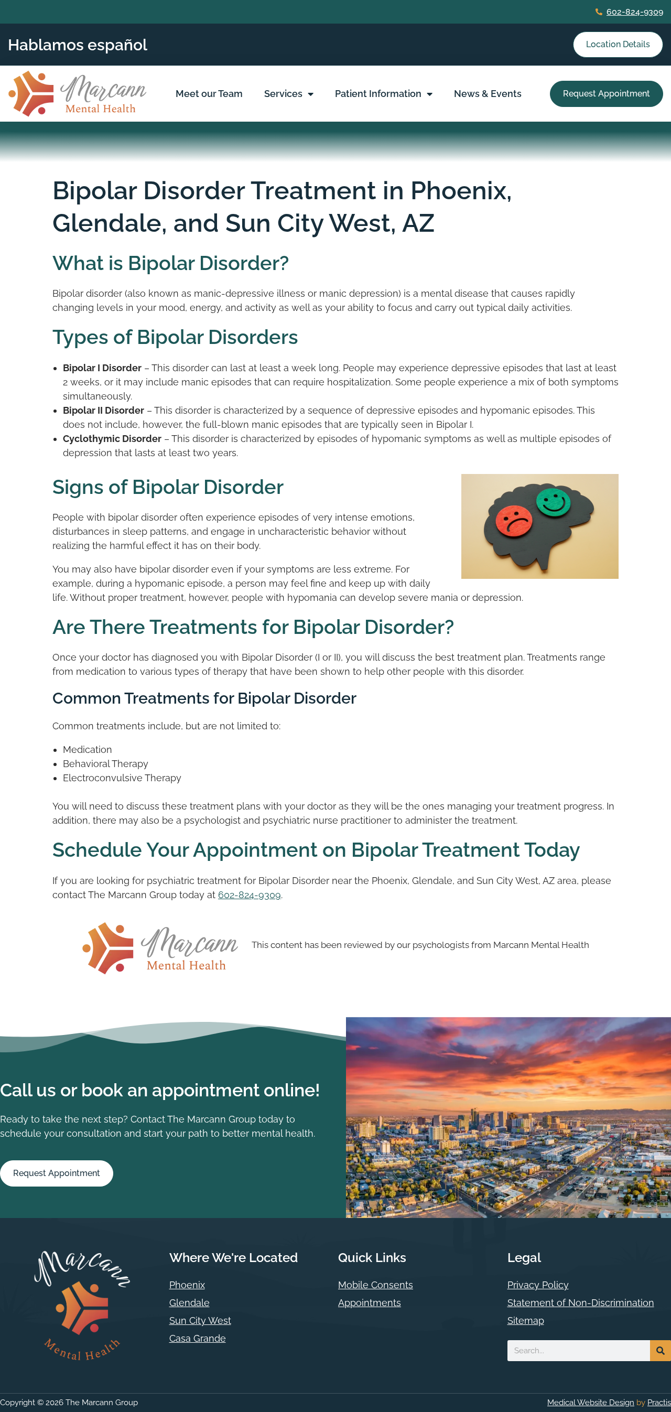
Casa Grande (197, 1338)
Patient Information (378, 93)
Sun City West (200, 1320)
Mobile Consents (375, 1284)
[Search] (660, 1350)
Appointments (369, 1302)
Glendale (189, 1302)
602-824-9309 (635, 12)
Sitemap (525, 1320)
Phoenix (187, 1284)
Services (283, 93)
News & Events (488, 93)
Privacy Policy (538, 1284)
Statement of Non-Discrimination (580, 1302)
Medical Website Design (590, 1402)
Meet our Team (209, 93)
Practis (659, 1402)
